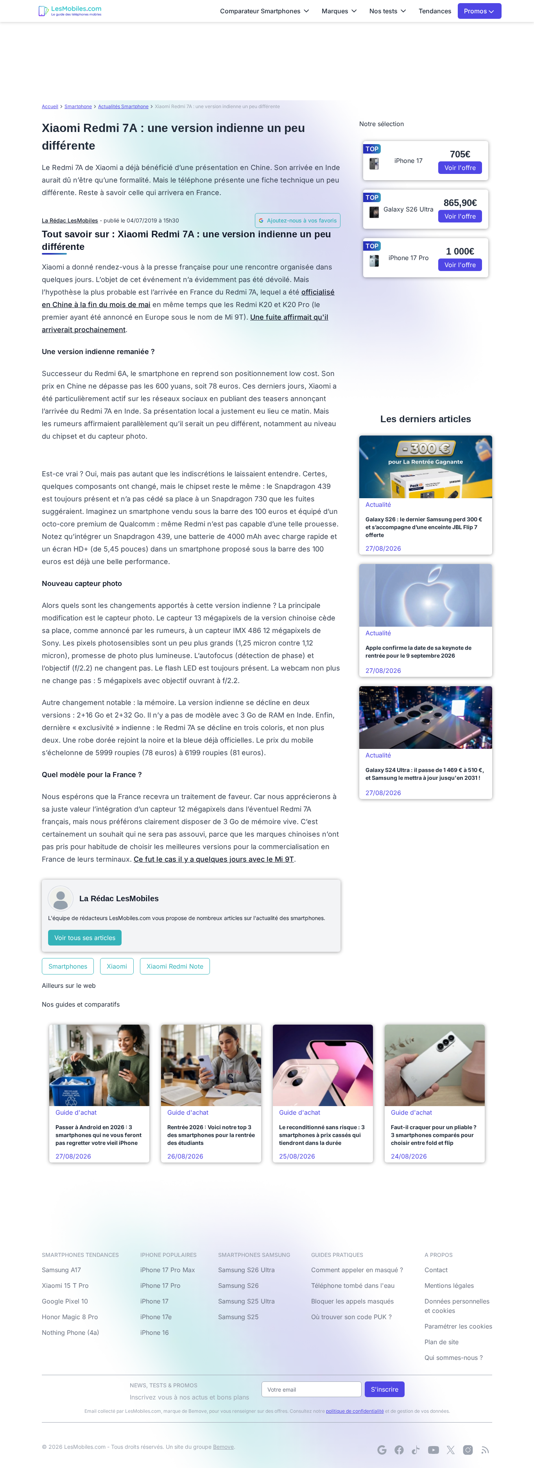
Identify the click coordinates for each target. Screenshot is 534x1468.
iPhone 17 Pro (160, 1285)
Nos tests (383, 11)
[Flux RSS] (485, 1450)
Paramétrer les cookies (458, 1326)
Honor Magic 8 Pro (70, 1317)
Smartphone (78, 106)
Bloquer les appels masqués (352, 1301)
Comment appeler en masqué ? (357, 1270)
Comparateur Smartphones (260, 11)
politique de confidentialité (355, 1411)
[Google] (382, 1450)
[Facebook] (399, 1450)
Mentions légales (449, 1285)
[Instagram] (468, 1450)
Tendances (435, 11)
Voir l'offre (460, 168)
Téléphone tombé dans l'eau (352, 1285)
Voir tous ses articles (84, 938)
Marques (335, 11)
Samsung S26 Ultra (246, 1270)
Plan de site (442, 1342)
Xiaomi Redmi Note (175, 966)
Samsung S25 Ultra (246, 1301)
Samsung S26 (238, 1285)
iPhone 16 (154, 1332)
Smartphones (67, 966)
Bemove (223, 1446)
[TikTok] (416, 1450)
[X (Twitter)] (451, 1450)
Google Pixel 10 (65, 1301)
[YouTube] (433, 1450)
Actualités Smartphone (123, 106)
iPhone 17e (156, 1317)
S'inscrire (384, 1389)
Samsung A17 (61, 1270)
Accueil (50, 106)
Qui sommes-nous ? (454, 1357)
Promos (476, 11)
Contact (436, 1270)
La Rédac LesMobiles (70, 220)
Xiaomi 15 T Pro (65, 1285)
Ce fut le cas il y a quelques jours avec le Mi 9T (214, 859)
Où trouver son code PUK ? (351, 1317)
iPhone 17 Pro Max (167, 1270)
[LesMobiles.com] (70, 10)
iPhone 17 (154, 1301)
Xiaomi (117, 966)
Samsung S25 (238, 1317)
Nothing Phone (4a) (70, 1332)
